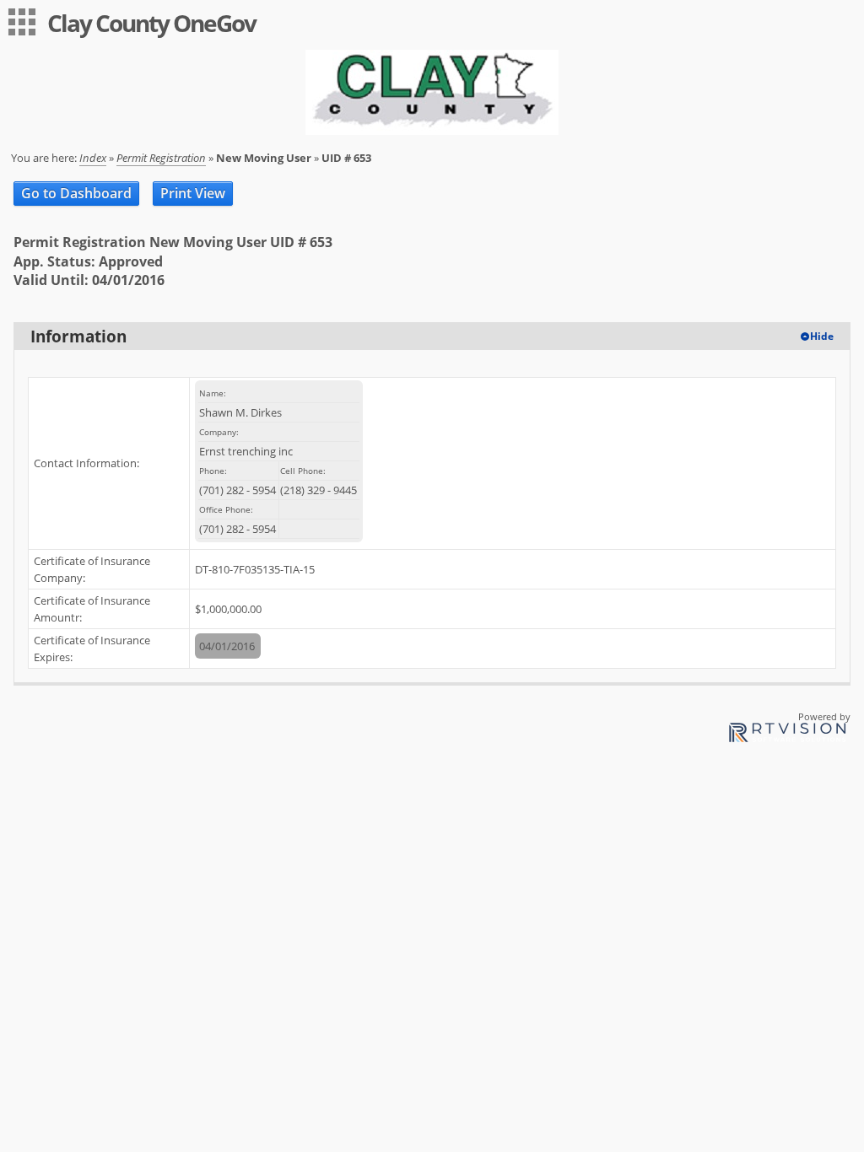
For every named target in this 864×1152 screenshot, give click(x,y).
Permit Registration (161, 157)
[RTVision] (787, 735)
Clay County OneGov (151, 23)
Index (92, 157)
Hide (822, 336)
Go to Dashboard (76, 193)
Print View (192, 193)
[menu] (22, 22)
